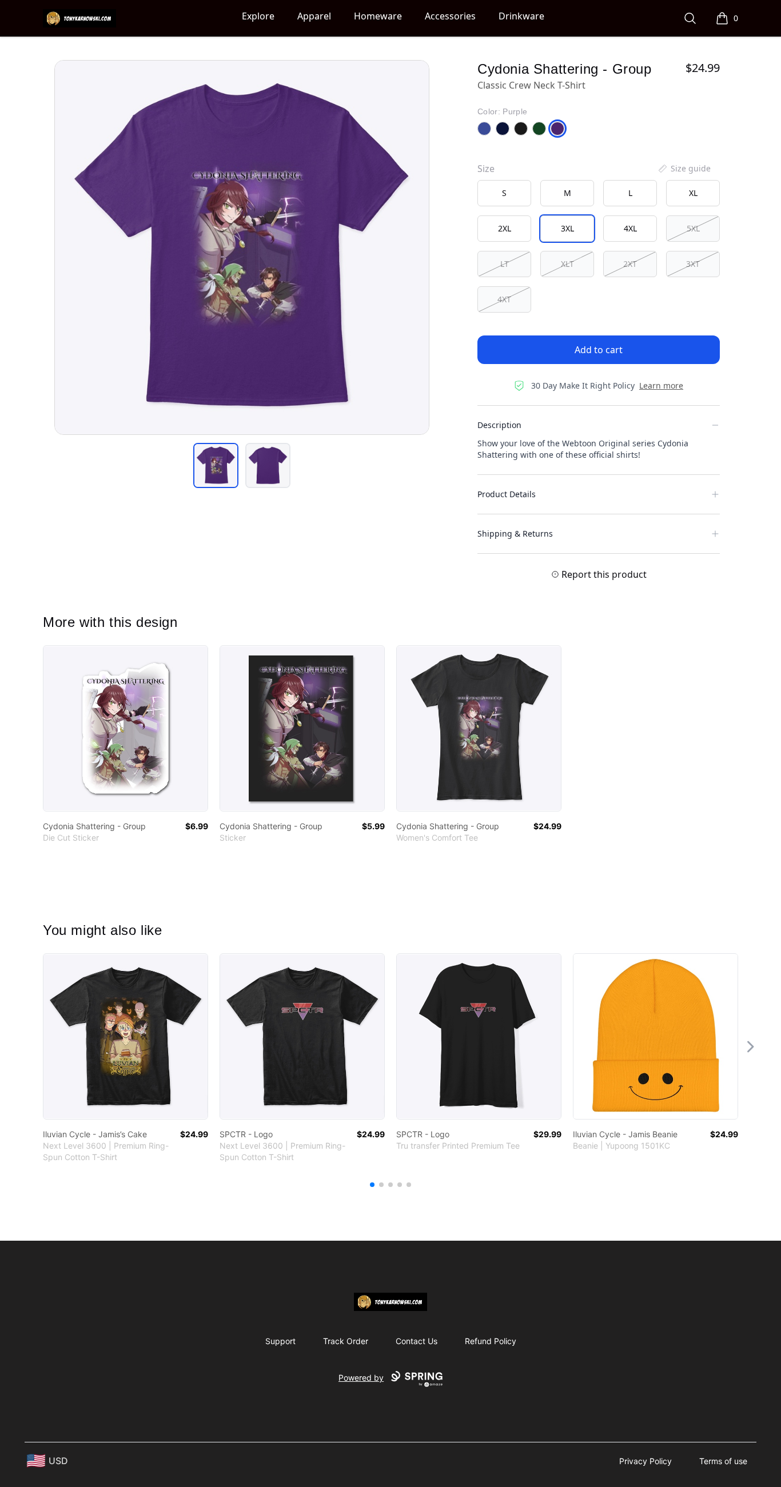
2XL (504, 228)
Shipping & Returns (515, 533)
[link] (125, 728)
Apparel (314, 16)
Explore (258, 16)
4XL (630, 228)
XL (693, 192)
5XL (693, 228)
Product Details (506, 494)
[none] (684, 168)
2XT (630, 263)
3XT (693, 263)
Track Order (345, 1341)
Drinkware (521, 16)
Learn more (661, 385)
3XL (567, 228)
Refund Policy (490, 1341)
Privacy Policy (645, 1461)
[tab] (215, 465)
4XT (504, 299)
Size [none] (486, 168)
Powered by (361, 1377)
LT (504, 263)
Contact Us (416, 1341)
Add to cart (599, 349)
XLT (567, 263)
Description (499, 424)
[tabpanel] (241, 247)
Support (280, 1341)
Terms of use (723, 1461)
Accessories (450, 16)
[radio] (504, 193)
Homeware (378, 16)
